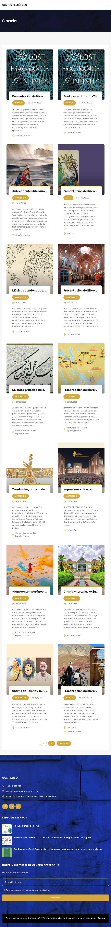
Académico (20, 198)
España (19, 135)
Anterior (64, 743)
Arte (68, 198)
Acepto (101, 918)
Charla (18, 103)
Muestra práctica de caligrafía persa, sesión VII (46, 390)
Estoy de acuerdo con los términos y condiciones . (28, 890)
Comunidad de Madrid (25, 430)
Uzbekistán (71, 530)
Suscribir (55, 898)
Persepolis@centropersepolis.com (22, 791)
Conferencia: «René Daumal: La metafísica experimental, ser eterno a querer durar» (58, 849)
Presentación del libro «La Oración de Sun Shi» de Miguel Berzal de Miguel (52, 837)
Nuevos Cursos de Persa (26, 825)
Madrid (27, 135)
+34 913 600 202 (13, 786)
